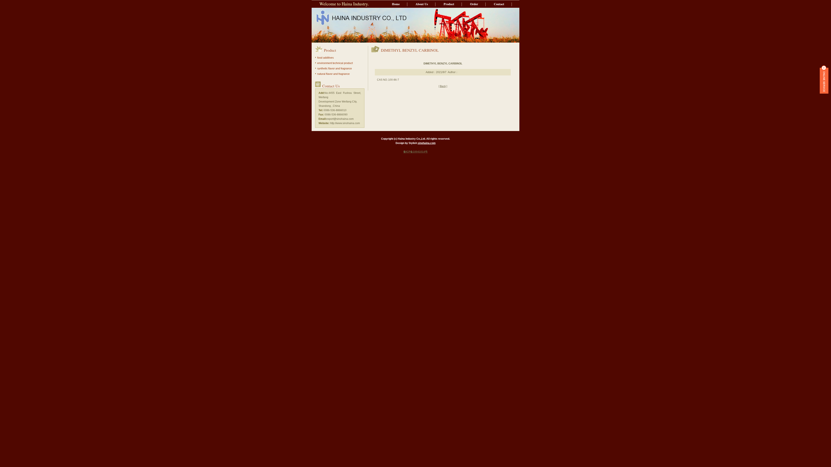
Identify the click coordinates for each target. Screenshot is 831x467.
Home (396, 4)
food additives (325, 57)
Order (474, 4)
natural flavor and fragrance (333, 73)
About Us (422, 4)
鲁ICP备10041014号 (415, 151)
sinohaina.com (427, 143)
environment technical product (335, 63)
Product (449, 4)
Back (443, 86)
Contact (499, 4)
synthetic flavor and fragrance (334, 68)
